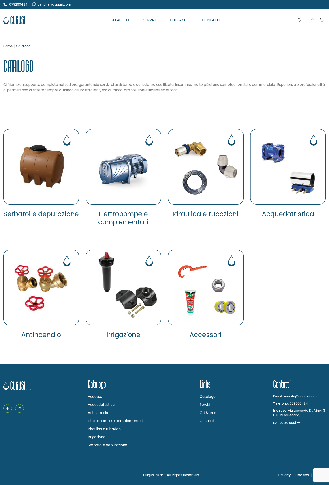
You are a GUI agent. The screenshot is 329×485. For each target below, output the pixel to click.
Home (8, 46)
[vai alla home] (27, 20)
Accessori (206, 335)
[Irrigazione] (123, 287)
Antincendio (41, 335)
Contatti (210, 20)
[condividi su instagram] (19, 408)
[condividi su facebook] (7, 408)
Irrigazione (123, 335)
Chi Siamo (179, 20)
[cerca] (299, 20)
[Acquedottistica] (288, 167)
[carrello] (322, 20)
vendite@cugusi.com (54, 4)
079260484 (18, 4)
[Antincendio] (41, 287)
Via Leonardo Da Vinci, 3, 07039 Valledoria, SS (299, 412)
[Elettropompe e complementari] (123, 167)
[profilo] (312, 20)
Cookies (302, 475)
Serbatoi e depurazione (41, 214)
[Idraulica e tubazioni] (206, 167)
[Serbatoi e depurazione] (41, 167)
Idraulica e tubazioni (206, 214)
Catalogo (119, 20)
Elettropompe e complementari (123, 218)
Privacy (284, 475)
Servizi (149, 20)
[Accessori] (206, 287)
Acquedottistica (288, 214)
